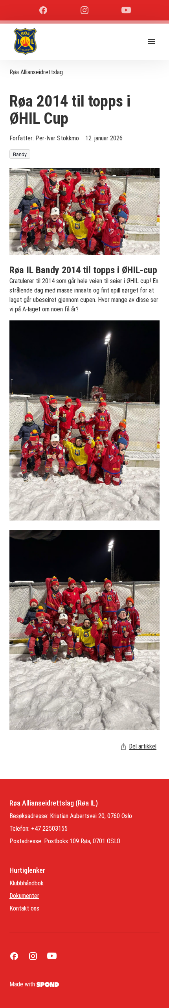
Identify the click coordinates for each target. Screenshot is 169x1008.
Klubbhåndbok (26, 883)
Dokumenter (24, 895)
